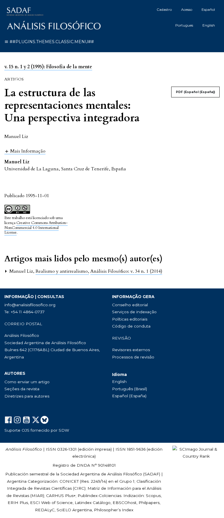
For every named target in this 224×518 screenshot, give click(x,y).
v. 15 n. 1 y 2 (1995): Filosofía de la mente (48, 67)
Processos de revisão (133, 357)
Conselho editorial (130, 304)
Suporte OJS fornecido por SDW (36, 430)
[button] (25, 151)
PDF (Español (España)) (195, 92)
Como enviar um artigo (27, 381)
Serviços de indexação (134, 311)
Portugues (184, 25)
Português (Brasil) (129, 388)
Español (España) (129, 395)
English (208, 25)
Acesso (186, 9)
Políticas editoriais (129, 319)
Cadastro (164, 9)
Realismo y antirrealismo (62, 271)
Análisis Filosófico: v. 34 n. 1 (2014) (126, 271)
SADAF (151, 474)
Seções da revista (21, 388)
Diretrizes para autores (26, 396)
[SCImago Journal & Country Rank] (196, 452)
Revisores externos (131, 349)
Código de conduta (131, 326)
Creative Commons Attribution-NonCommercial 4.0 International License (36, 227)
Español (208, 9)
